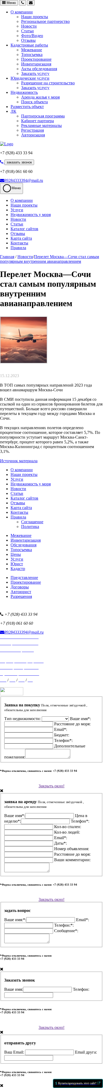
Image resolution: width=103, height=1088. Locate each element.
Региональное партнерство (45, 21)
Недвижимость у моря (31, 214)
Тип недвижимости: (23, 718)
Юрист (17, 564)
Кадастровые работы (29, 45)
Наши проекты (34, 16)
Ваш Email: (14, 1052)
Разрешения (21, 596)
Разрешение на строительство (48, 83)
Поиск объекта (34, 102)
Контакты (19, 243)
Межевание (31, 50)
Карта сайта (21, 238)
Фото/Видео (32, 35)
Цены (16, 554)
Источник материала (19, 461)
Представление (24, 577)
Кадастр (18, 568)
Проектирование (36, 59)
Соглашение (32, 522)
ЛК (13, 111)
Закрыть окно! (51, 786)
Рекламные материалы (41, 125)
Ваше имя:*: (15, 919)
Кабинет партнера (37, 121)
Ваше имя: (13, 989)
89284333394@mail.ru (23, 180)
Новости (29, 26)
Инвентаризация (36, 64)
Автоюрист (21, 591)
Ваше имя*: (14, 815)
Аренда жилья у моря (40, 97)
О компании (22, 12)
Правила (18, 247)
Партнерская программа (43, 116)
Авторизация (33, 135)
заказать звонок (19, 162)
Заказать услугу (35, 73)
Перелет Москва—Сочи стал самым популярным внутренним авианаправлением (49, 259)
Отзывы (28, 40)
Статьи (27, 31)
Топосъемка (32, 54)
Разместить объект (27, 106)
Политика (30, 526)
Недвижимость (24, 92)
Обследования (23, 545)
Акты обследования (39, 68)
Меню (11, 3)
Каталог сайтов (24, 229)
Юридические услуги (30, 78)
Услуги (17, 210)
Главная (7, 256)
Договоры (20, 587)
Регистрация (32, 130)
